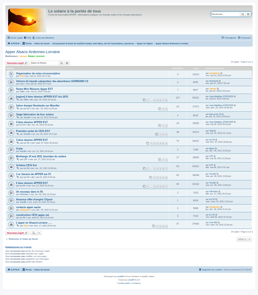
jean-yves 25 (215, 114)
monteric (40, 56)
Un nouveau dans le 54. (29, 191)
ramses (23, 56)
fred (22, 76)
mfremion (24, 194)
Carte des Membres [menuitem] (45, 38)
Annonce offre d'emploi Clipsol (34, 199)
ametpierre (214, 73)
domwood (213, 81)
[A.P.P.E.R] (27, 19)
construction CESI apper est (32, 215)
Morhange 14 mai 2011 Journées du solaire (41, 156)
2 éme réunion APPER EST (32, 183)
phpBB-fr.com (134, 280)
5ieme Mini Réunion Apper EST (34, 88)
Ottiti (22, 91)
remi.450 (213, 222)
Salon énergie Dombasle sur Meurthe (37, 105)
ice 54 (26, 108)
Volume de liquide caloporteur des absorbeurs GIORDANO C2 (52, 81)
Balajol (31, 56)
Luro (22, 84)
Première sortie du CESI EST (33, 131)
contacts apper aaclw (28, 207)
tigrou (211, 148)
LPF (25, 159)
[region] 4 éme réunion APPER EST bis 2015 (42, 96)
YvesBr (27, 117)
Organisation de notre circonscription (38, 73)
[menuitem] (27, 38)
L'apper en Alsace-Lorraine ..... (34, 222)
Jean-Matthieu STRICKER (221, 96)
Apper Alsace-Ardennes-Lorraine (32, 52)
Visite (19, 148)
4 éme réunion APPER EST (32, 122)
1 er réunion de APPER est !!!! (33, 174)
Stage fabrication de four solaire (35, 114)
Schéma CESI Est (26, 165)
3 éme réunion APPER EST (32, 140)
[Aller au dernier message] (221, 73)
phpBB (120, 276)
